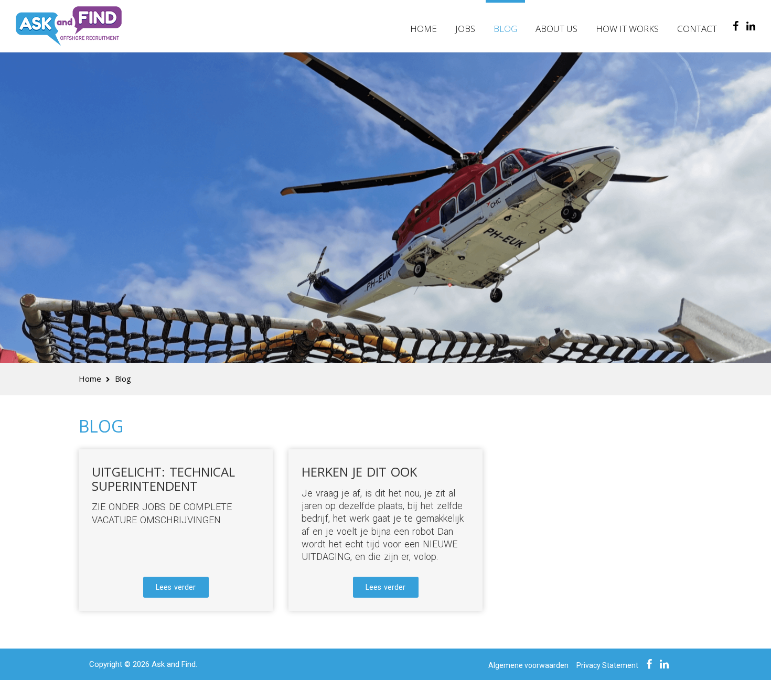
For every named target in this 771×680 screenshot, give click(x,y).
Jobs (465, 29)
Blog (505, 29)
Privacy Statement (607, 665)
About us (556, 29)
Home (423, 29)
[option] (385, 222)
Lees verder (176, 587)
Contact (697, 29)
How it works (627, 29)
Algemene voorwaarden (528, 665)
